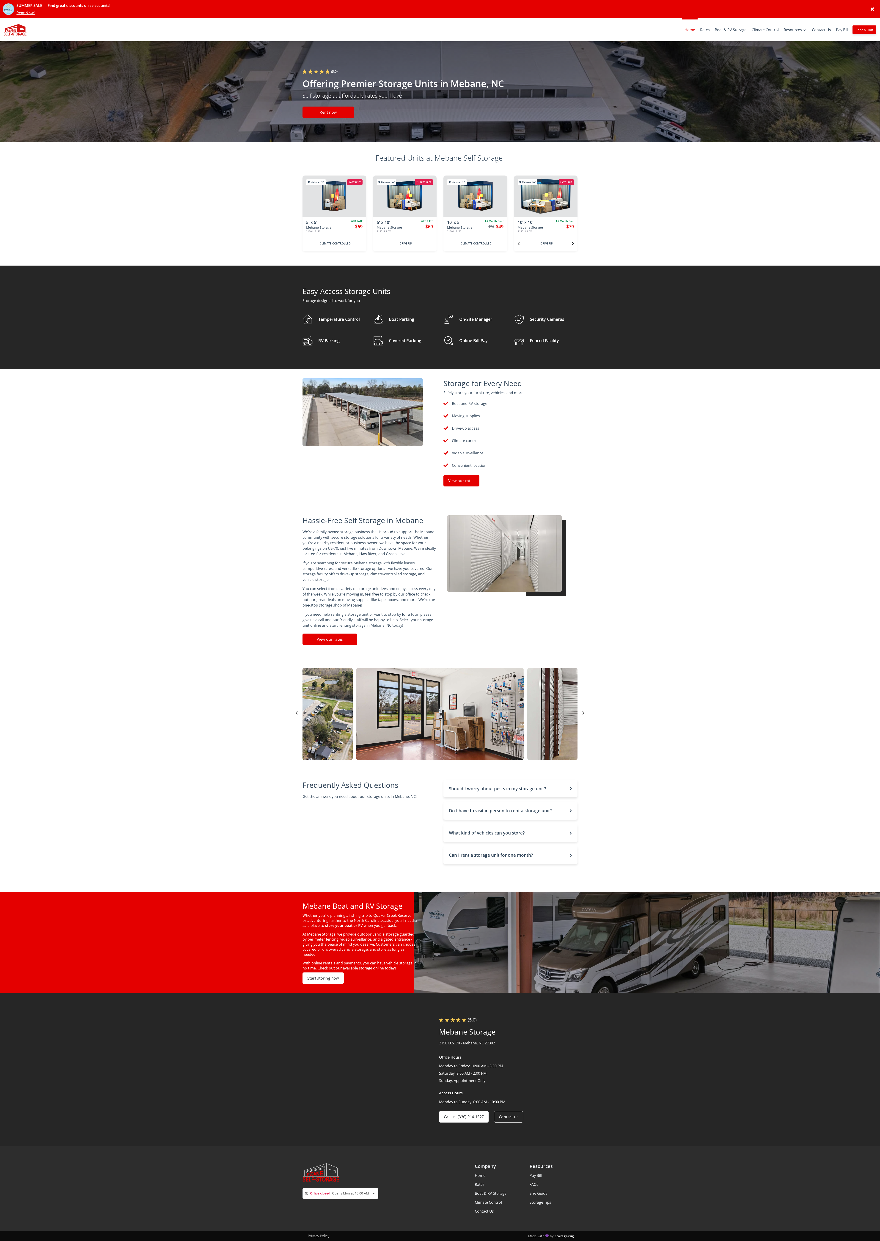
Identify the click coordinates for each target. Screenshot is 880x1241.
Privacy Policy (318, 1235)
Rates (479, 1184)
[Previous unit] (518, 243)
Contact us (508, 1116)
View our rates (461, 480)
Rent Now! (25, 12)
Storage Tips (540, 1202)
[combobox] (340, 1193)
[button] (510, 789)
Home (480, 1175)
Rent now (328, 112)
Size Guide (538, 1193)
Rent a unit (864, 30)
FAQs (534, 1184)
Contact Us (484, 1211)
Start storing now (323, 978)
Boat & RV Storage (490, 1193)
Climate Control (488, 1202)
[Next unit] (573, 243)
